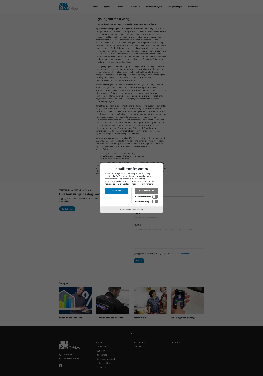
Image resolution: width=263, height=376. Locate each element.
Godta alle (116, 191)
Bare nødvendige (146, 191)
